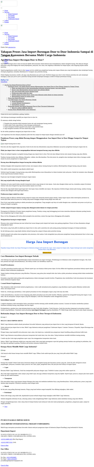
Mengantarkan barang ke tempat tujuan (23, 96)
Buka (5, 82)
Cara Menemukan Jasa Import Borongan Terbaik (22, 99)
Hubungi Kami (47, 252)
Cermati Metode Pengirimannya (21, 103)
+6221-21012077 (12, 459)
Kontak (6, 22)
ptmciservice (11, 47)
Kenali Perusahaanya (18, 101)
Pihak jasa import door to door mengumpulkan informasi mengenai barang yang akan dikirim (39, 88)
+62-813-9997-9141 (6, 442)
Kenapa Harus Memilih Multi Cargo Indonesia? (22, 109)
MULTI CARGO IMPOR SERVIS (22, 108)
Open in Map (4, 445)
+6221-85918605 (11, 457)
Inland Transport (13, 14)
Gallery (6, 20)
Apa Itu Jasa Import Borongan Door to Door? (17, 85)
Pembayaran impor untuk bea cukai (22, 93)
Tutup (2, 82)
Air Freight (11, 15)
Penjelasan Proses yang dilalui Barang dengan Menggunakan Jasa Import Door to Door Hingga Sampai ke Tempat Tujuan (43, 86)
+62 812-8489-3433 (6, 439)
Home (6, 10)
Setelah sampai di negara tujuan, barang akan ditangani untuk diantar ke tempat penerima (37, 95)
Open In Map (5, 465)
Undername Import (13, 19)
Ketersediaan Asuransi (18, 104)
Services (6, 12)
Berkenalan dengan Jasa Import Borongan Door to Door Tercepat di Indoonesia (31, 106)
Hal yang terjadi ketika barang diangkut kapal (25, 91)
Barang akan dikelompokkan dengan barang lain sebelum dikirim (30, 90)
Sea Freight (11, 17)
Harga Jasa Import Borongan (16, 98)
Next (5, 406)
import (28, 70)
